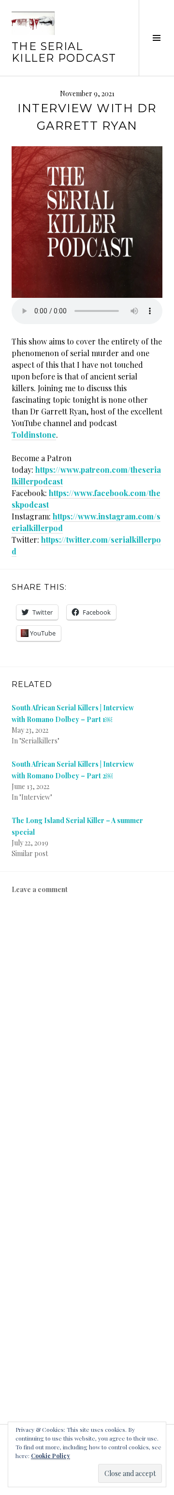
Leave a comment (40, 889)
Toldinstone (34, 435)
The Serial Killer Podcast (64, 52)
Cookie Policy (50, 1456)
